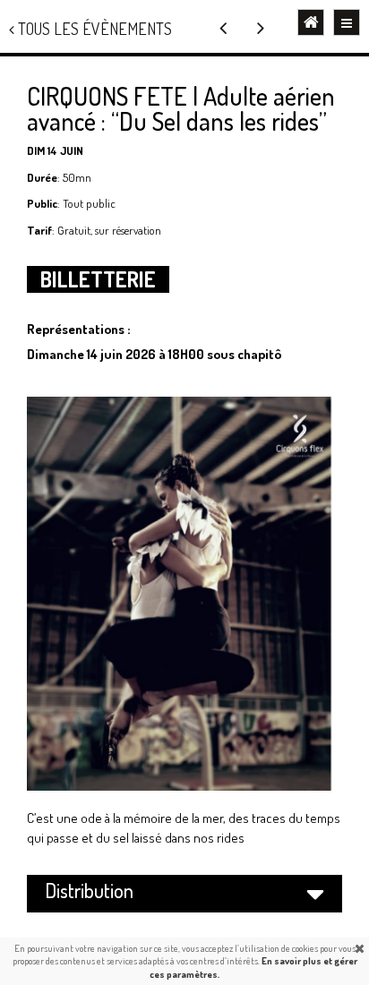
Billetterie (98, 279)
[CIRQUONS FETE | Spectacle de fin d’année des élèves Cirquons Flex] (260, 26)
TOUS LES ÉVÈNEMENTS (93, 29)
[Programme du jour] (223, 26)
